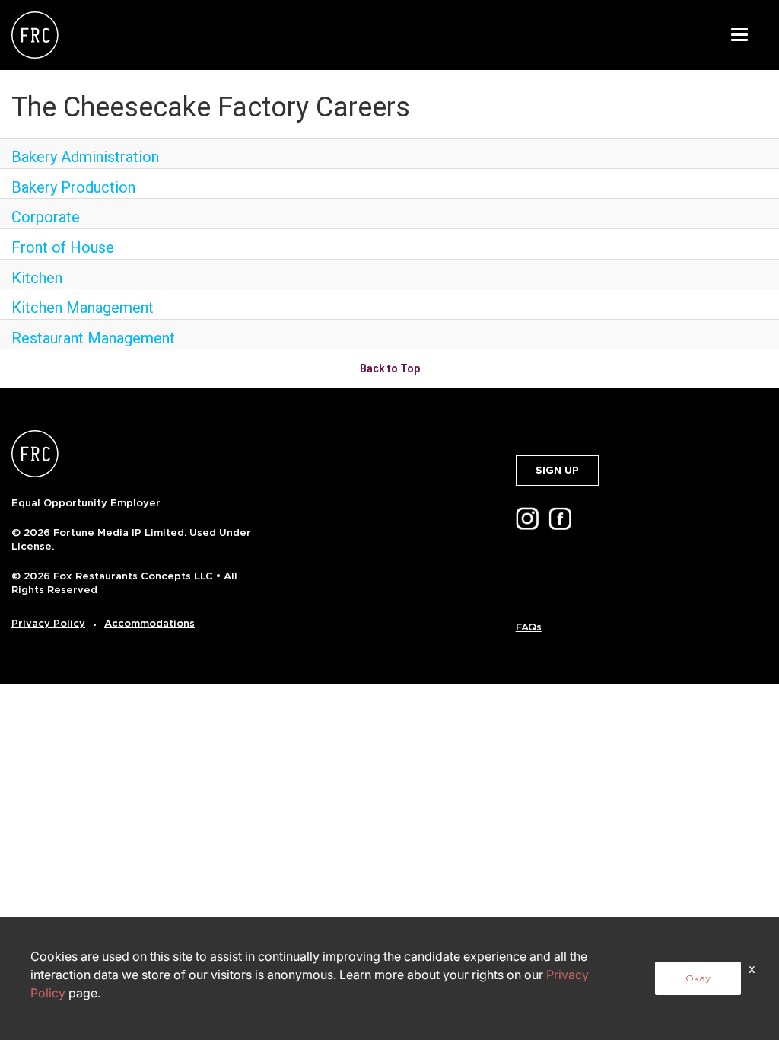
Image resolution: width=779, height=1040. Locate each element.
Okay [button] (698, 978)
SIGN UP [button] (557, 470)
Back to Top (390, 368)
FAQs (529, 627)
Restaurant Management (93, 338)
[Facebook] (562, 518)
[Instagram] (530, 518)
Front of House (62, 247)
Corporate (45, 217)
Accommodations (149, 623)
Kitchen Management (82, 307)
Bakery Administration (85, 157)
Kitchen (36, 278)
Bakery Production (73, 187)
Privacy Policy (48, 623)
